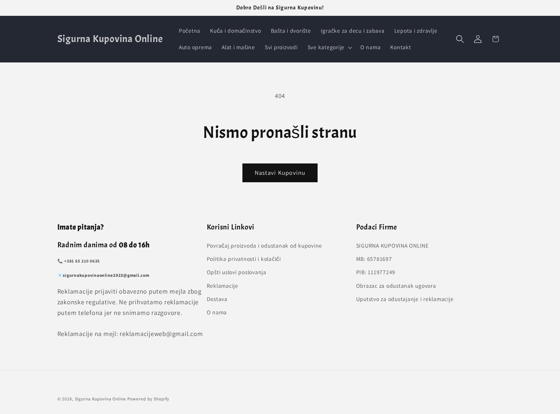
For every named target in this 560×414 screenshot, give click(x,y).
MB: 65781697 (374, 259)
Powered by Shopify (148, 399)
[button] (329, 47)
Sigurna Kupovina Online (100, 399)
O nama (217, 312)
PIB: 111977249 (376, 272)
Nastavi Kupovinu (280, 172)
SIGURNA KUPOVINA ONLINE (392, 245)
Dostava (217, 299)
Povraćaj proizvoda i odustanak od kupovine (264, 245)
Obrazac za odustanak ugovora (396, 285)
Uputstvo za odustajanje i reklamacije (405, 299)
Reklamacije (222, 285)
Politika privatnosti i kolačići (244, 259)
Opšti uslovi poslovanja (236, 272)
